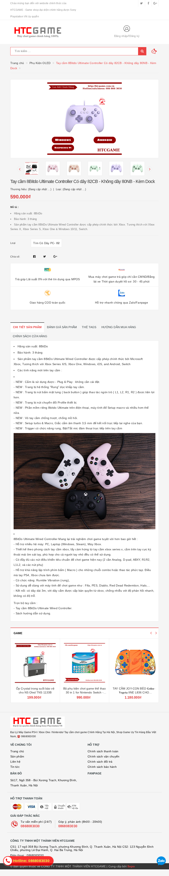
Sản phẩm (17, 756)
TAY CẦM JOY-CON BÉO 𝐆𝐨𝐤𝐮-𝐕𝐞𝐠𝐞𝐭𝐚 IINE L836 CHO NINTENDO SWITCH (134, 692)
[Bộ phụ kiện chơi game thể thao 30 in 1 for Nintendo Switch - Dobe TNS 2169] (84, 663)
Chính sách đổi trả (100, 761)
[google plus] (155, 3)
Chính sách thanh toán (103, 751)
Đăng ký (134, 36)
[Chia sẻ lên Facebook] (35, 256)
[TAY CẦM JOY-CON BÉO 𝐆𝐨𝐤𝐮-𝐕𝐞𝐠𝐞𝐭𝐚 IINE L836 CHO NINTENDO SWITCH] (133, 663)
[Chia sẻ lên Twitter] (45, 256)
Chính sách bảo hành (102, 766)
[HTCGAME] (58, 32)
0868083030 (30, 826)
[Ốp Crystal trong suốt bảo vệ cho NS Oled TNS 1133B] (35, 663)
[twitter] (141, 3)
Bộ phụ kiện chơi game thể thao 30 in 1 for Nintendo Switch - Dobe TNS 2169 (84, 692)
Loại (12, 243)
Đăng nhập (120, 36)
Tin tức (15, 766)
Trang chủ (17, 751)
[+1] (55, 256)
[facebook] (148, 3)
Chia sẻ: (15, 256)
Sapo (131, 866)
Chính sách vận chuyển (103, 756)
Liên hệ (15, 761)
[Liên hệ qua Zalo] (161, 861)
